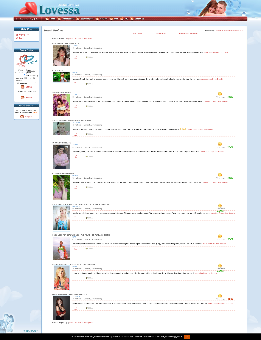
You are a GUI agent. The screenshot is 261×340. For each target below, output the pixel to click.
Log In (21, 38)
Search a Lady (20, 60)
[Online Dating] (50, 19)
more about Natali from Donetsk (211, 79)
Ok (187, 337)
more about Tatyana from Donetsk (200, 129)
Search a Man (32, 60)
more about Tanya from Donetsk (212, 152)
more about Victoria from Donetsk (220, 303)
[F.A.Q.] (124, 19)
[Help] (114, 19)
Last (75, 38)
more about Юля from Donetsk (214, 244)
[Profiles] (85, 19)
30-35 (232, 30)
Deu (37, 19)
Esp (31, 19)
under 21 (219, 30)
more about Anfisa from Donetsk (216, 52)
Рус (21, 19)
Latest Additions (160, 33)
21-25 (224, 30)
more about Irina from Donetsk (206, 273)
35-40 (236, 30)
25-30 (228, 30)
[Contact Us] (137, 19)
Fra (27, 19)
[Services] (101, 19)
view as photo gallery (85, 38)
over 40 (240, 30)
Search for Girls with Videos (188, 33)
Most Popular (137, 33)
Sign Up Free (24, 35)
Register (26, 116)
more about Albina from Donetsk (216, 101)
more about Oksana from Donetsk (215, 182)
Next (71, 38)
